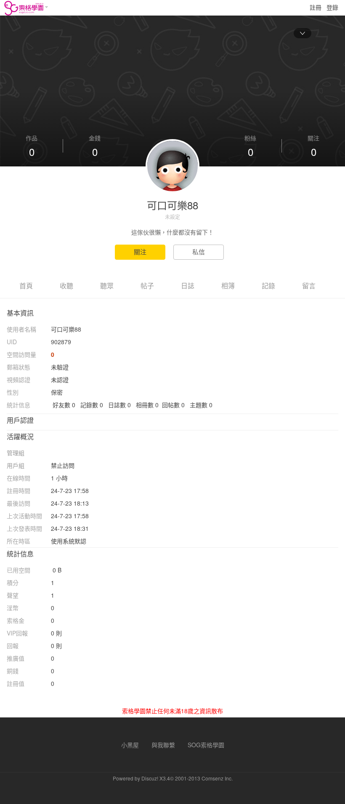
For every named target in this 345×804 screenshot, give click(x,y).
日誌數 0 (119, 405)
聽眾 (107, 285)
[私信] (201, 252)
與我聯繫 (163, 745)
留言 (309, 285)
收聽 (66, 285)
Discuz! (149, 778)
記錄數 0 (91, 405)
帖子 (147, 285)
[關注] (144, 252)
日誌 (187, 285)
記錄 (268, 285)
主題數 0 (201, 405)
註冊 (315, 7)
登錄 (332, 7)
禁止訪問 (62, 465)
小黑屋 (130, 745)
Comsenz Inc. (217, 778)
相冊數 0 (147, 405)
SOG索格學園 (206, 745)
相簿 (228, 285)
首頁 (26, 285)
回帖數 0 (173, 405)
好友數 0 (64, 405)
